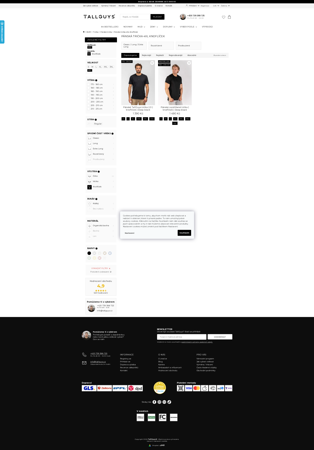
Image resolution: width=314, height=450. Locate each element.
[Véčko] (89, 182)
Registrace (205, 6)
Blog (160, 362)
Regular (98, 124)
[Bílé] (105, 258)
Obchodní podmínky (206, 370)
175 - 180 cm (102, 84)
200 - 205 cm (102, 102)
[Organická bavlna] (89, 226)
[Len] (89, 237)
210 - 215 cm (102, 109)
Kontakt (169, 6)
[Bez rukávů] (89, 209)
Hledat (157, 17)
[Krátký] (89, 204)
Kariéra (161, 365)
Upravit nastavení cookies (157, 441)
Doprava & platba (145, 6)
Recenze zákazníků (127, 6)
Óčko (103, 176)
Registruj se (125, 359)
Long (103, 143)
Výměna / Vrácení (108, 6)
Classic (103, 138)
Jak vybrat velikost (90, 6)
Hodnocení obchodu (167, 370)
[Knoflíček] (89, 54)
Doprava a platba (128, 365)
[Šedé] (94, 253)
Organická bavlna (103, 225)
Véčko (103, 181)
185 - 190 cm (102, 91)
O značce (159, 6)
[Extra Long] (89, 149)
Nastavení (129, 233)
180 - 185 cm (102, 88)
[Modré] (110, 253)
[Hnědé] (105, 253)
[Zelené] (89, 258)
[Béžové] (99, 253)
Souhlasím (184, 233)
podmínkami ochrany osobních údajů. (197, 342)
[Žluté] (94, 258)
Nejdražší (160, 55)
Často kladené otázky (207, 367)
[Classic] (89, 138)
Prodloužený (103, 159)
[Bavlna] (89, 231)
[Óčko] (89, 176)
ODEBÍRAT (220, 337)
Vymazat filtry (99, 268)
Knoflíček (96, 54)
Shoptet (155, 445)
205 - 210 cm (102, 105)
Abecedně (191, 55)
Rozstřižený (103, 154)
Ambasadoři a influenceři (170, 367)
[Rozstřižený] (89, 154)
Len (103, 236)
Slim (90, 124)
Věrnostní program (205, 359)
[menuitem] (110, 26)
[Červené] (99, 258)
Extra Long (103, 149)
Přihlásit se (125, 362)
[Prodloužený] (89, 160)
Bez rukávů (103, 209)
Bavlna (103, 231)
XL (100, 67)
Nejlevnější (146, 55)
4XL (90, 47)
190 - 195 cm (102, 95)
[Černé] (89, 253)
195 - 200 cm (102, 98)
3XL (111, 67)
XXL (106, 67)
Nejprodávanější (175, 55)
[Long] (89, 144)
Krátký (103, 203)
